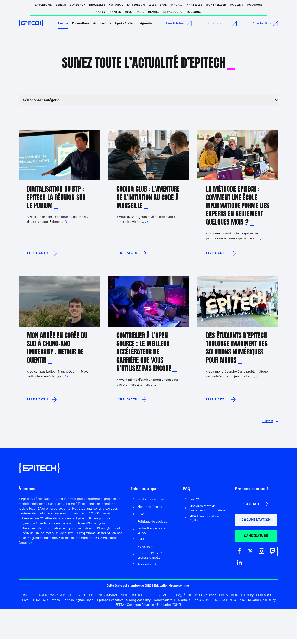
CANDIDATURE (256, 536)
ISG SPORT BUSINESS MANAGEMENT (101, 595)
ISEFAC (161, 595)
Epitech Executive (110, 600)
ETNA (215, 600)
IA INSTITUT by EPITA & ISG (251, 595)
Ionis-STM (201, 600)
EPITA (223, 595)
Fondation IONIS (169, 605)
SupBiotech (51, 600)
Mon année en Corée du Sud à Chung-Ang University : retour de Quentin (57, 347)
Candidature (175, 23)
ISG (25, 595)
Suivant (270, 421)
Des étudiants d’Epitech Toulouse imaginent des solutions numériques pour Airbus (237, 347)
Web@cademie (164, 600)
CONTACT (251, 504)
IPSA (36, 600)
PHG (242, 600)
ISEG (150, 595)
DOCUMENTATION (256, 520)
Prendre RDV (262, 23)
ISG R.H (137, 595)
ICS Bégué (177, 595)
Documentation (219, 23)
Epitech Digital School (78, 600)
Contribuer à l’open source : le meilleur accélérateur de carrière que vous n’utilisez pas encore (143, 352)
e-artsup (184, 600)
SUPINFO (229, 600)
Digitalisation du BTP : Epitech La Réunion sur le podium (56, 197)
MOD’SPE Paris (205, 595)
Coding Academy (138, 600)
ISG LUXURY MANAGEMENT (51, 595)
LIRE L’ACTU (41, 255)
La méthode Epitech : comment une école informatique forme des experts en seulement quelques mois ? (237, 205)
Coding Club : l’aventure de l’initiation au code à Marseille (148, 197)
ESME (26, 600)
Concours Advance (140, 605)
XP (190, 595)
